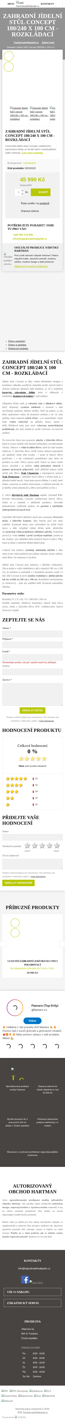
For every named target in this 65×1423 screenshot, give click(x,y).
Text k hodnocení (10, 855)
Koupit (43, 192)
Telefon (6, 666)
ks (26, 192)
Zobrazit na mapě (30, 1347)
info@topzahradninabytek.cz (30, 238)
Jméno (5, 831)
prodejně (44, 203)
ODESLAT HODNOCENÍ (18, 883)
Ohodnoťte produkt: (11, 846)
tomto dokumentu (46, 721)
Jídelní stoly (48, 42)
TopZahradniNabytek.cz (26, 42)
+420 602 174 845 (23, 234)
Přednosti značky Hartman (31, 266)
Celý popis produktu (33, 153)
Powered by (8, 1417)
